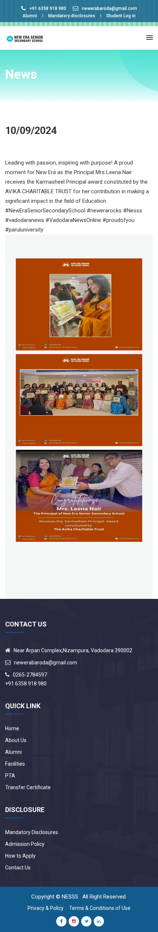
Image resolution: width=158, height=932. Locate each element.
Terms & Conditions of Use (99, 908)
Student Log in (121, 15)
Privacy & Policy (46, 908)
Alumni (29, 15)
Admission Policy (24, 844)
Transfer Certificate (28, 787)
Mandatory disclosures (71, 15)
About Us (15, 740)
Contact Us (17, 868)
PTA (10, 776)
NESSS (70, 896)
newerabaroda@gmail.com (109, 8)
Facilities (15, 764)
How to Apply (20, 856)
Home (12, 728)
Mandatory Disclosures (31, 832)
